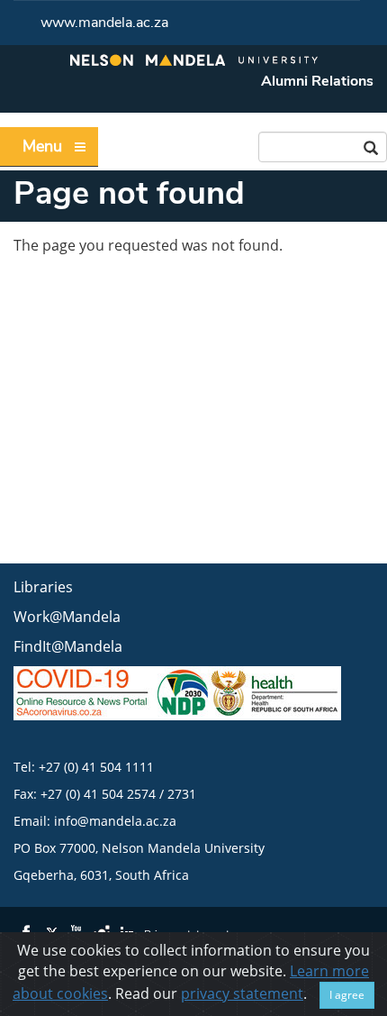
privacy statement (242, 993)
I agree (346, 994)
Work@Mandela (67, 617)
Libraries (43, 587)
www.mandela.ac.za (104, 22)
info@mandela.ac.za (115, 820)
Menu (42, 146)
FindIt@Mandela (68, 646)
